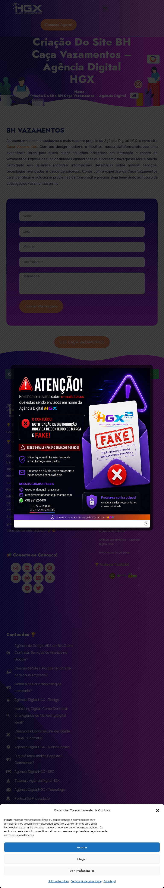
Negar (82, 859)
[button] (157, 810)
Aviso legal (110, 881)
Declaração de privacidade (86, 881)
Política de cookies (58, 881)
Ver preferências (82, 870)
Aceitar (82, 847)
